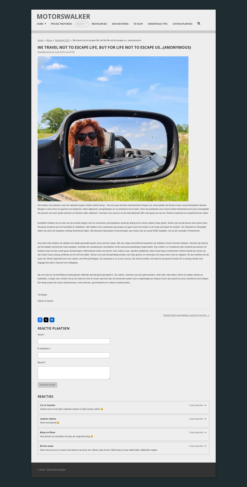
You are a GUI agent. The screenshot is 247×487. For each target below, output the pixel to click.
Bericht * (42, 362)
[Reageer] (205, 405)
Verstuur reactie (47, 385)
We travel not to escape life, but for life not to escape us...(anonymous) (107, 40)
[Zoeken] (198, 23)
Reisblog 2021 (62, 40)
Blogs (49, 40)
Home (41, 40)
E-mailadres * (44, 348)
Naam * (41, 334)
